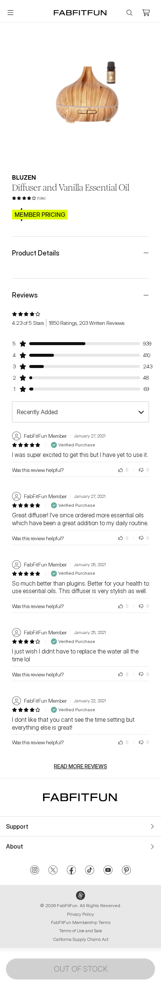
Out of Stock (80, 968)
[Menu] (10, 12)
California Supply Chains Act (80, 939)
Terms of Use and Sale (80, 930)
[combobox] (80, 411)
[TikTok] (89, 870)
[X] (53, 870)
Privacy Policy (80, 914)
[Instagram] (34, 870)
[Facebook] (71, 870)
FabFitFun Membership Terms (80, 922)
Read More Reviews (80, 766)
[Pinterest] (126, 870)
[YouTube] (108, 870)
